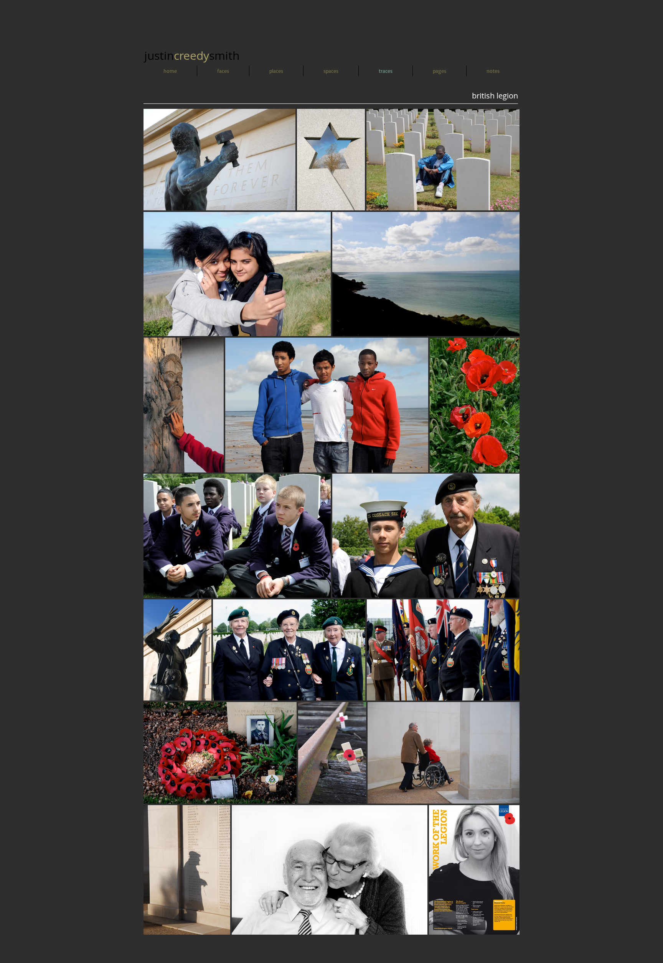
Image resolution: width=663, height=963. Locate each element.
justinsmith (191, 55)
